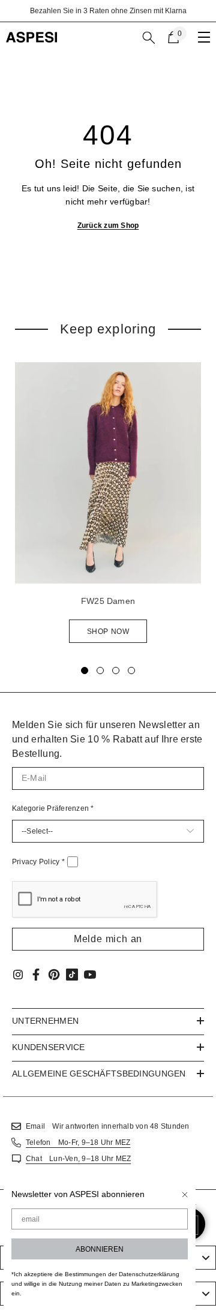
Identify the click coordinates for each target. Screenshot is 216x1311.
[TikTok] (72, 975)
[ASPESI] (108, 473)
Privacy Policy (38, 862)
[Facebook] (36, 975)
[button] (108, 939)
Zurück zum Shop (108, 225)
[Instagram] (18, 975)
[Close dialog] (185, 1195)
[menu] (204, 37)
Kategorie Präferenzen (53, 808)
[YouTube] (90, 975)
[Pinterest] (54, 975)
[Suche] (149, 38)
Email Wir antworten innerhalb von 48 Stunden (108, 1126)
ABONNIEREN (100, 1249)
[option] (108, 11)
